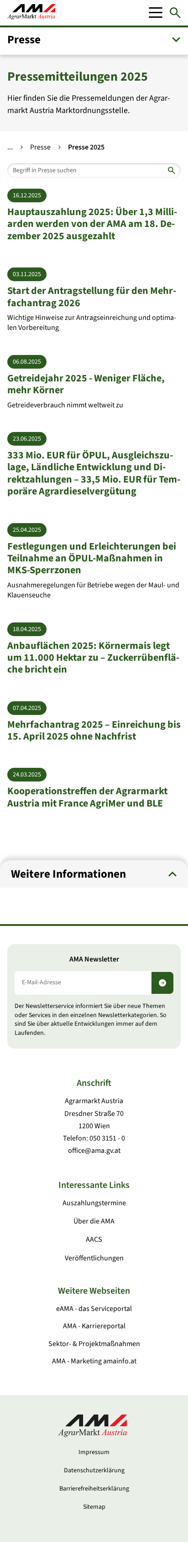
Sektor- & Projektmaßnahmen (94, 1344)
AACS (94, 1239)
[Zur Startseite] (31, 12)
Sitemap (94, 1506)
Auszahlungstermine (94, 1203)
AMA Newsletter (94, 959)
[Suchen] (175, 13)
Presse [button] (24, 39)
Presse (40, 147)
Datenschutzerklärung (94, 1470)
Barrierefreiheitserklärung (94, 1488)
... (10, 147)
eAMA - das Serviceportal (94, 1309)
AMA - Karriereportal (94, 1326)
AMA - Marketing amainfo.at (94, 1361)
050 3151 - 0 (107, 1138)
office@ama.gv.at (94, 1151)
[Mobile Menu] (155, 12)
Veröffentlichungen (94, 1258)
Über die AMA (94, 1221)
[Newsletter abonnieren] (162, 983)
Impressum (94, 1452)
